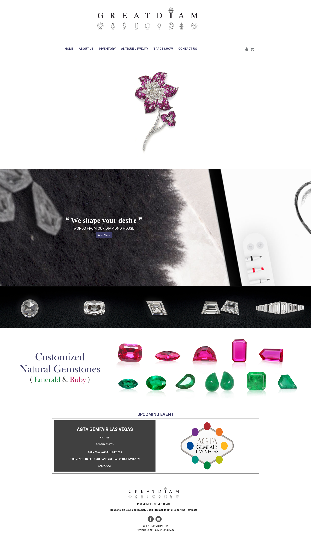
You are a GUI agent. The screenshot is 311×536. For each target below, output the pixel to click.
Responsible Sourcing (123, 509)
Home (69, 48)
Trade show (163, 48)
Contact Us (187, 48)
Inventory (107, 48)
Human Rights (163, 509)
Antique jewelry (134, 48)
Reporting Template (185, 509)
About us (86, 48)
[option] (31, 307)
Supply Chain (146, 509)
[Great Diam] (147, 21)
